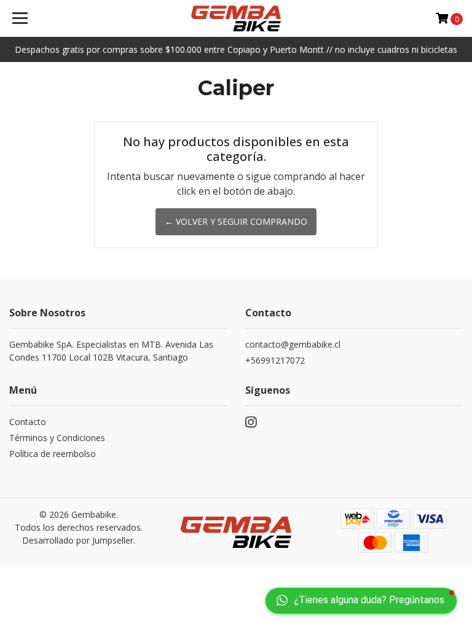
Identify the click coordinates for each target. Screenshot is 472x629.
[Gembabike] (236, 18)
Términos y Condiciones (57, 437)
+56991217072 (275, 360)
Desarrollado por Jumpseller (77, 540)
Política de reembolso (52, 453)
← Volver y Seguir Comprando (236, 221)
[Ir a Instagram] (250, 424)
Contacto (27, 422)
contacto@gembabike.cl (292, 344)
